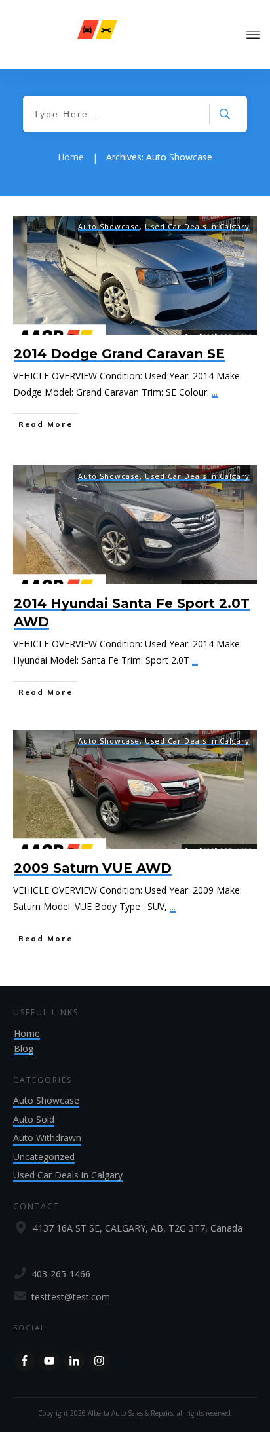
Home (27, 1033)
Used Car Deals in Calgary (197, 226)
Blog (23, 1048)
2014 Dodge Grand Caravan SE (119, 354)
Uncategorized (44, 1156)
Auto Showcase (109, 226)
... (215, 392)
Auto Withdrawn (47, 1137)
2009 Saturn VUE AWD (93, 868)
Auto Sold (33, 1119)
